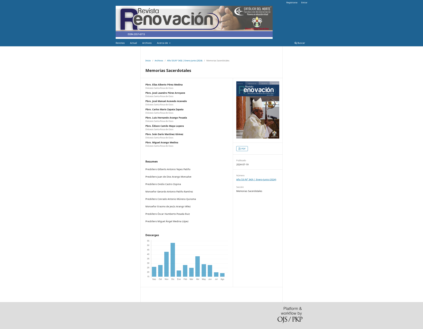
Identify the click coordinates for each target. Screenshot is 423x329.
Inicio (148, 60)
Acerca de (163, 42)
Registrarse (291, 2)
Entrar (304, 2)
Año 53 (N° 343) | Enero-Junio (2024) (184, 60)
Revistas (120, 42)
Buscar (301, 42)
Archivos (147, 42)
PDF (243, 148)
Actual (133, 42)
